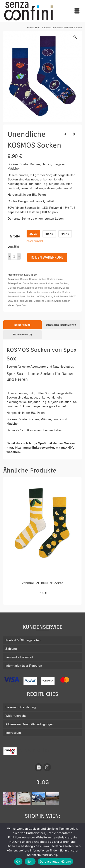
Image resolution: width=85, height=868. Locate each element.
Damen (24, 279)
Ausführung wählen (42, 601)
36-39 (33, 234)
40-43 (49, 234)
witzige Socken (62, 300)
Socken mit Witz (35, 296)
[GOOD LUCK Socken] (65, 134)
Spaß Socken (60, 296)
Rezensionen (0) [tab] (22, 334)
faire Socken (61, 283)
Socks (48, 296)
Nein (30, 861)
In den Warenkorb (47, 257)
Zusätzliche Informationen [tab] (61, 324)
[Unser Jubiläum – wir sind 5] (10, 798)
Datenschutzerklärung (55, 861)
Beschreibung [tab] (22, 324)
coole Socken (46, 283)
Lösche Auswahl (34, 241)
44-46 (65, 234)
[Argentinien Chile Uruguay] (39, 798)
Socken (42, 279)
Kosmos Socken (34, 287)
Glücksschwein (16, 287)
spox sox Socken (23, 300)
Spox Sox (21, 305)
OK (18, 861)
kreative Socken (52, 287)
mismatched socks (51, 292)
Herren (33, 279)
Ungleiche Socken (43, 300)
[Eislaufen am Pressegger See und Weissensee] (53, 798)
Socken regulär (55, 279)
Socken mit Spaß (17, 296)
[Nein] (79, 845)
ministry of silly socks (28, 292)
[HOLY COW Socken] (74, 134)
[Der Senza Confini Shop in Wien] (24, 798)
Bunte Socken (30, 283)
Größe (15, 236)
